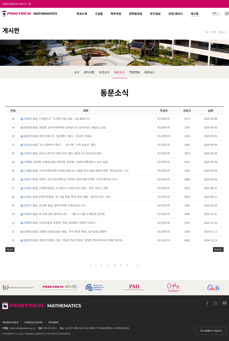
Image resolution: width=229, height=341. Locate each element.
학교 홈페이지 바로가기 (211, 330)
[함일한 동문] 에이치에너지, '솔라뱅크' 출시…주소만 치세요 (57, 136)
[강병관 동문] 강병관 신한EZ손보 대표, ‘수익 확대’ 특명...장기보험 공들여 (65, 231)
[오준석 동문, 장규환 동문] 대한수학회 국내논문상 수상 (54, 205)
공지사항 (89, 72)
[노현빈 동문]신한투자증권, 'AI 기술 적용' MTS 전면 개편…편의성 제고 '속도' (67, 196)
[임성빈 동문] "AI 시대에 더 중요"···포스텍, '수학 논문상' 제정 (59, 144)
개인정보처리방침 (10, 322)
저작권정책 (53, 322)
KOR (214, 13)
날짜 (210, 110)
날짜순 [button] (219, 249)
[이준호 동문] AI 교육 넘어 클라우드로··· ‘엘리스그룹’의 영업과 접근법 (64, 213)
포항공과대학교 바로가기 (15, 3)
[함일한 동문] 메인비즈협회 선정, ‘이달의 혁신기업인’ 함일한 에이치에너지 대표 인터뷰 (73, 240)
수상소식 (104, 72)
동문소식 (119, 72)
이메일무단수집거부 (33, 322)
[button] (9, 249)
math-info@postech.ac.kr (22, 328)
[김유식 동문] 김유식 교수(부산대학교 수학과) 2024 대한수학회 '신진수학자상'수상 (70, 179)
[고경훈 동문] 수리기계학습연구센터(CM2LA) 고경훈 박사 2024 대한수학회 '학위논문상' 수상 (76, 170)
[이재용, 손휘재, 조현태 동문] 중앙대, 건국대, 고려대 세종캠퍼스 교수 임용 (65, 161)
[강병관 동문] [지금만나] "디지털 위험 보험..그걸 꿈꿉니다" (57, 118)
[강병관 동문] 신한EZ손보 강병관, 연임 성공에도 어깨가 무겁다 (59, 223)
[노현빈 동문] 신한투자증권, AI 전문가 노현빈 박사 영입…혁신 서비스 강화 (65, 188)
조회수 (187, 110)
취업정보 (134, 72)
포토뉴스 (149, 72)
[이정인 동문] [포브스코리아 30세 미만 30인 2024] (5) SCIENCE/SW (62, 153)
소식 (76, 72)
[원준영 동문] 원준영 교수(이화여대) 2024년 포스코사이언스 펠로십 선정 (64, 127)
